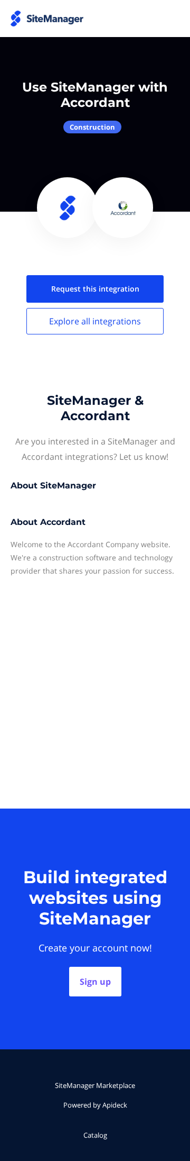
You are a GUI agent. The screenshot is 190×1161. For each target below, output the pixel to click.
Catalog (95, 1135)
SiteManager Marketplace (95, 1085)
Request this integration (95, 289)
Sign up (95, 981)
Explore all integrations (95, 321)
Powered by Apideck (95, 1105)
